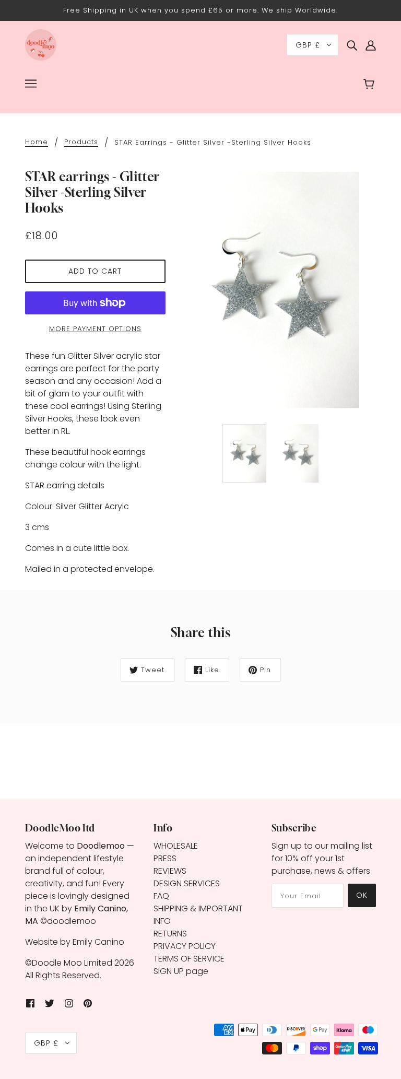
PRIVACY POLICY (185, 946)
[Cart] (370, 85)
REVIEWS (170, 871)
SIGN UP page (181, 971)
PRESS (165, 858)
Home (36, 142)
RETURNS (170, 934)
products (81, 142)
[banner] (40, 44)
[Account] (370, 44)
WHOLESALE (176, 846)
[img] (352, 44)
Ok (362, 895)
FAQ (161, 896)
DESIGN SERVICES (187, 883)
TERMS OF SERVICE (189, 959)
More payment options (95, 329)
